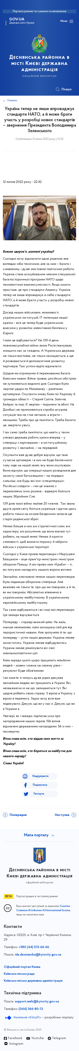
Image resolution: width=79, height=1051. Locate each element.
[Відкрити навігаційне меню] (71, 21)
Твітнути (38, 793)
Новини (12, 100)
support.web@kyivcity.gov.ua (37, 1001)
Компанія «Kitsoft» (27, 1017)
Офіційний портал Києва (22, 967)
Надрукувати (40, 776)
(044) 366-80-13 (31, 1009)
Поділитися (40, 785)
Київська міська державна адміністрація (33, 981)
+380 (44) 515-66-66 (34, 947)
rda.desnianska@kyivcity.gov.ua (38, 955)
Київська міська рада (19, 974)
